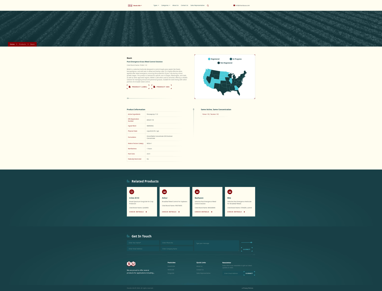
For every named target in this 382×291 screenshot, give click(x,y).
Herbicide (171, 270)
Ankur (165, 198)
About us (199, 266)
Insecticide (171, 266)
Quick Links (201, 262)
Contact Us (200, 270)
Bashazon (199, 198)
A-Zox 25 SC (134, 198)
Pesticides (171, 262)
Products (22, 44)
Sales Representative (203, 273)
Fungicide (171, 273)
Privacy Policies (248, 288)
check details (136, 212)
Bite (229, 198)
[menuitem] (156, 5)
